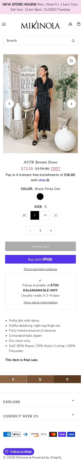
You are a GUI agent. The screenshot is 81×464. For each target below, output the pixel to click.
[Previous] (9, 103)
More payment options (40, 269)
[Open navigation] (9, 23)
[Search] (73, 40)
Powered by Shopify (47, 457)
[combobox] (40, 40)
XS (24, 215)
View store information (41, 302)
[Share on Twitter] (40, 379)
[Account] (70, 24)
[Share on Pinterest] (67, 379)
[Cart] (78, 24)
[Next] (71, 103)
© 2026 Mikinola (15, 457)
